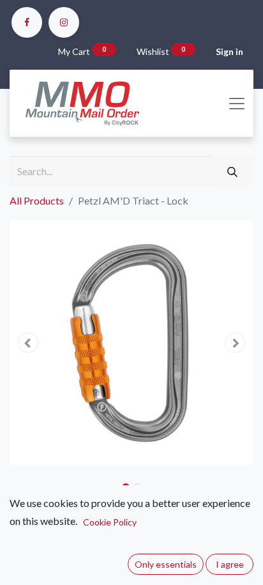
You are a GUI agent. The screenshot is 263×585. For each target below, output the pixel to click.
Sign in (229, 51)
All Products (37, 200)
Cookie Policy (110, 522)
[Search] (232, 171)
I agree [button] (230, 564)
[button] (28, 342)
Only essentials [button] (166, 564)
